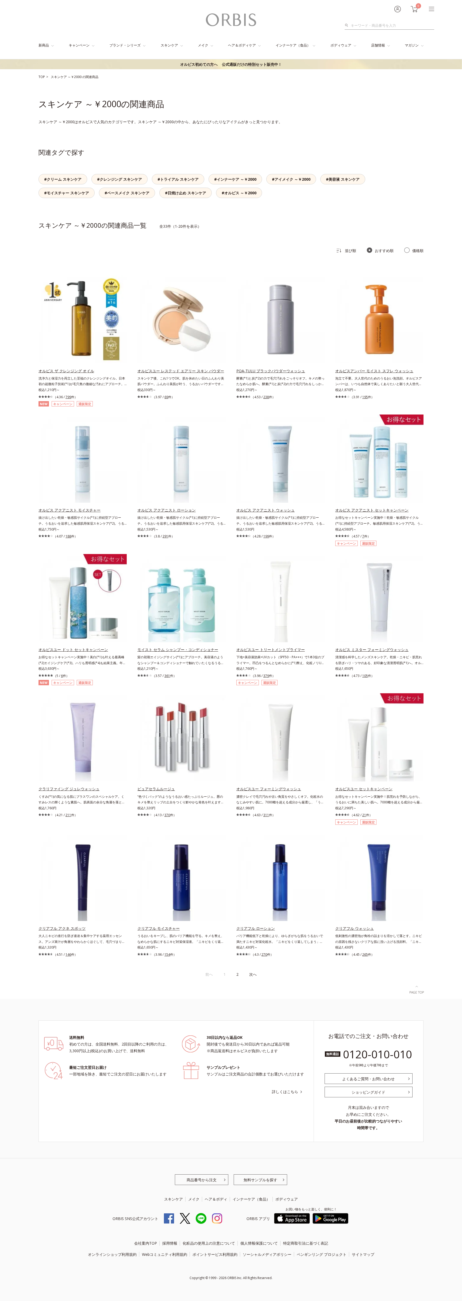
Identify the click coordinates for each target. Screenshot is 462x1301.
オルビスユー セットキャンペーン (363, 788)
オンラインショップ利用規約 (112, 1254)
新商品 (43, 45)
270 (264, 954)
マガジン (412, 45)
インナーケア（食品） (293, 45)
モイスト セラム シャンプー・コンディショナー (177, 649)
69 (166, 397)
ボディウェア (340, 45)
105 (365, 675)
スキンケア (169, 45)
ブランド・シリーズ (125, 45)
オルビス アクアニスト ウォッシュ (265, 510)
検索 (348, 25)
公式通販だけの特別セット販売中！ (231, 64)
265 (365, 954)
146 (68, 954)
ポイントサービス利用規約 (214, 1254)
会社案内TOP (145, 1243)
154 (167, 954)
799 (68, 397)
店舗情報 (378, 45)
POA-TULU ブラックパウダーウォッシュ (270, 370)
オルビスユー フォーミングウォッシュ (268, 788)
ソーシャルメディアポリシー (267, 1254)
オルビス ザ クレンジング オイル (66, 370)
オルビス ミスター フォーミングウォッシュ (372, 649)
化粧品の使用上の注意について (209, 1243)
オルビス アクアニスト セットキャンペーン (372, 510)
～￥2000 (75, 77)
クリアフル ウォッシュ (354, 928)
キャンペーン (79, 45)
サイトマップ (363, 1254)
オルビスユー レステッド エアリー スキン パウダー (180, 370)
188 (68, 536)
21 (364, 815)
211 (68, 815)
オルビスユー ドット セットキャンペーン (73, 649)
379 (266, 675)
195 (365, 397)
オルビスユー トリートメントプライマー (270, 649)
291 (165, 536)
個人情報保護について (259, 1243)
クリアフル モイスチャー (158, 928)
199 (266, 536)
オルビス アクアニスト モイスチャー (69, 510)
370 (167, 815)
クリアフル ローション (255, 928)
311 (266, 815)
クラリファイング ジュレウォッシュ (68, 788)
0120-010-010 (377, 1054)
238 (266, 397)
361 (167, 675)
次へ (253, 974)
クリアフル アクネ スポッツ (62, 928)
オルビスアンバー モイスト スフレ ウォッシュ (374, 370)
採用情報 (169, 1243)
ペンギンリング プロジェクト (321, 1254)
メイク (203, 45)
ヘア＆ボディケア (242, 45)
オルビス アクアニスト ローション (166, 510)
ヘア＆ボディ (216, 1199)
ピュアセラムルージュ (156, 788)
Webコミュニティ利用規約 (164, 1254)
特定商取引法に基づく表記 (305, 1243)
